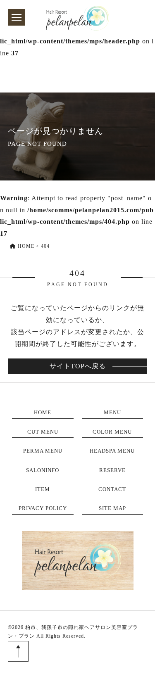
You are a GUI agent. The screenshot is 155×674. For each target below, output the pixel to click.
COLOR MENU (112, 432)
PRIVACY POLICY (43, 508)
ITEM (42, 489)
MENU (112, 412)
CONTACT (112, 489)
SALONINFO (42, 470)
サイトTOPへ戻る (78, 366)
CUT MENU (42, 432)
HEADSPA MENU (112, 451)
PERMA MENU (42, 451)
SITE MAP (112, 508)
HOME (42, 412)
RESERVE (112, 470)
